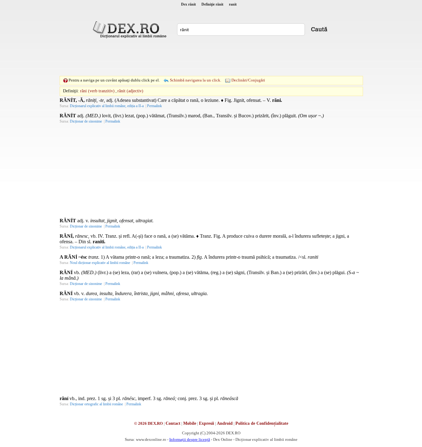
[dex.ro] (131, 29)
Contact (173, 423)
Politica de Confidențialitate (261, 423)
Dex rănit (188, 4)
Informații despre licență (189, 439)
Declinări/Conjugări (248, 80)
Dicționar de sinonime (86, 121)
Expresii (206, 423)
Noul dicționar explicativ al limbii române (100, 263)
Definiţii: (71, 91)
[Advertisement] (211, 57)
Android (225, 423)
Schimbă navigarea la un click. (195, 80)
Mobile (189, 423)
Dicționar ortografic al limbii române (96, 404)
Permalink (154, 106)
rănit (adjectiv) (130, 91)
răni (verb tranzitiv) (97, 91)
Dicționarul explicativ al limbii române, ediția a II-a (107, 106)
